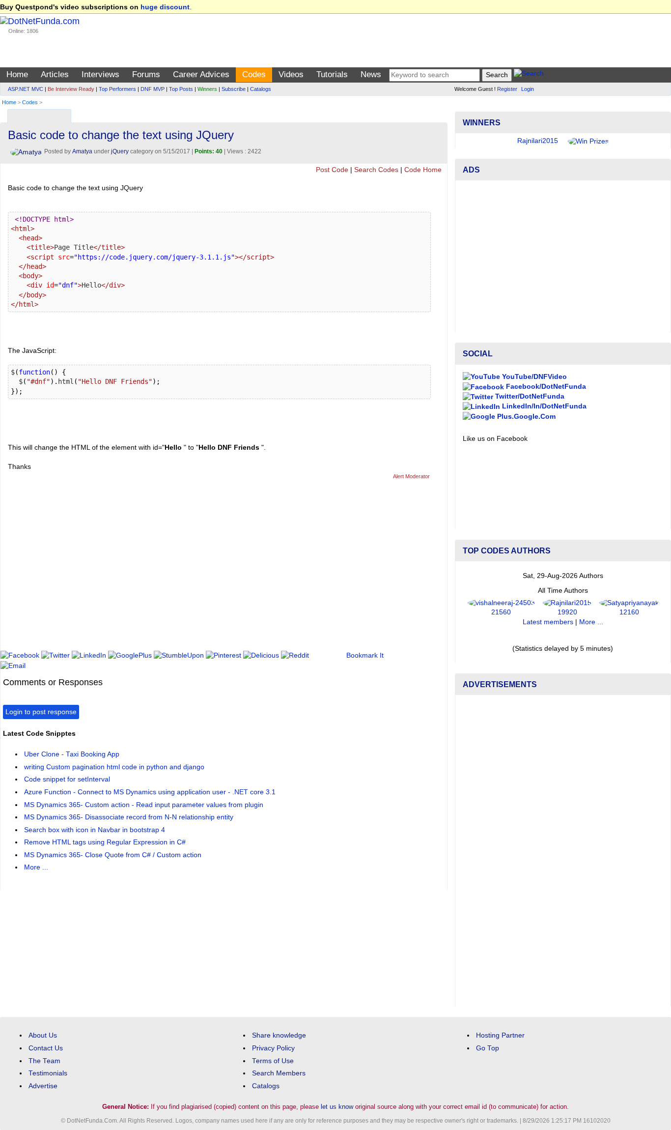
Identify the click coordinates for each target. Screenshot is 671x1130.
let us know (337, 1106)
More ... (36, 867)
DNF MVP (152, 89)
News (371, 74)
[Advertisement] (182, 569)
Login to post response (41, 712)
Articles (55, 74)
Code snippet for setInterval (67, 779)
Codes (254, 74)
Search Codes (376, 170)
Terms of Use (273, 1061)
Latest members (548, 622)
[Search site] (529, 75)
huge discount (165, 7)
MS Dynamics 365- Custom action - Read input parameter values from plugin (143, 805)
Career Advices (201, 74)
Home (17, 74)
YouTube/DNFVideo (533, 376)
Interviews (100, 74)
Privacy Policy (273, 1048)
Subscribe (234, 89)
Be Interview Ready (71, 89)
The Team (44, 1061)
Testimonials (47, 1073)
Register (507, 89)
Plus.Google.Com (525, 416)
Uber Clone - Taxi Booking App (71, 754)
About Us (42, 1035)
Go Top (487, 1048)
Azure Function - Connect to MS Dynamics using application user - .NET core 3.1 (150, 792)
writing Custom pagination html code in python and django (114, 767)
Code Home (423, 170)
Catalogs (260, 89)
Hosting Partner (500, 1035)
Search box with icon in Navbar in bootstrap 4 (94, 830)
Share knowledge (279, 1035)
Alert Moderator (411, 476)
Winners (207, 89)
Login (527, 89)
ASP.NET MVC (25, 89)
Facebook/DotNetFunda (545, 386)
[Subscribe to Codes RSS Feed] (438, 113)
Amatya (82, 151)
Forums (146, 74)
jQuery (120, 151)
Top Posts (181, 89)
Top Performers (117, 89)
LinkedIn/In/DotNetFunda (543, 406)
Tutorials (332, 74)
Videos (291, 74)
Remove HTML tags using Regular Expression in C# (105, 842)
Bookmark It (365, 655)
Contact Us (45, 1048)
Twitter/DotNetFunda (528, 396)
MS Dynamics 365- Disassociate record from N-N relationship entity (128, 817)
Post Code (332, 170)
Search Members (279, 1073)
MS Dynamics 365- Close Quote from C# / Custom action (112, 855)
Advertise (42, 1086)
